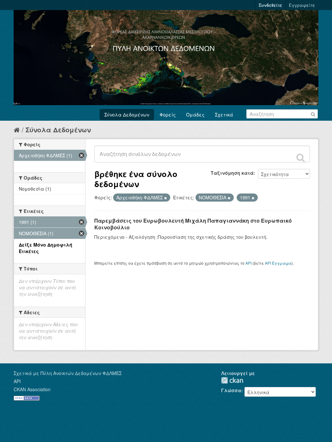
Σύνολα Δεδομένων (126, 114)
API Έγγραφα (278, 263)
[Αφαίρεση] (165, 197)
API (248, 263)
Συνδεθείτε (270, 5)
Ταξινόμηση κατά (232, 173)
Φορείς (168, 114)
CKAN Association (32, 389)
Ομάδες (195, 114)
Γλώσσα (231, 390)
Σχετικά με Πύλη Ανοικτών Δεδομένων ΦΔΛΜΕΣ (68, 373)
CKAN (232, 380)
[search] (300, 157)
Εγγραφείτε (302, 5)
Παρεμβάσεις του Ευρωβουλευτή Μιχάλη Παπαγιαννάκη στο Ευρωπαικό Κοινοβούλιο (193, 224)
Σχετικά (224, 114)
